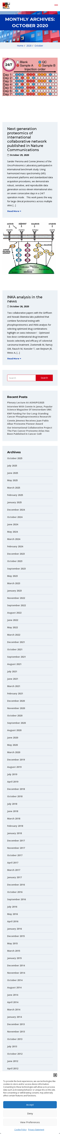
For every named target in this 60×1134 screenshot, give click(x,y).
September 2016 (16, 899)
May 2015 (12, 943)
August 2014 (14, 987)
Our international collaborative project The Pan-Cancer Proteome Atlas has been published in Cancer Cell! (29, 430)
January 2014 (14, 1016)
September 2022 (16, 605)
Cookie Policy (20, 1129)
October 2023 (14, 561)
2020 (29, 45)
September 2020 (16, 722)
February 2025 (15, 494)
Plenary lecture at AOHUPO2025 (25, 402)
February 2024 (15, 546)
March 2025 (13, 487)
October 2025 (14, 458)
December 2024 (16, 509)
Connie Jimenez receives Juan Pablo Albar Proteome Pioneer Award (28, 422)
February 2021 (15, 693)
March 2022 (13, 634)
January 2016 (14, 928)
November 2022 (16, 597)
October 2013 (14, 1039)
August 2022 (14, 612)
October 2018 (14, 796)
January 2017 (14, 877)
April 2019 (12, 781)
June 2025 (12, 472)
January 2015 (14, 958)
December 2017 (16, 840)
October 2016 (14, 891)
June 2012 (12, 1061)
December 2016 (16, 884)
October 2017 (14, 855)
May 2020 (12, 744)
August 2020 (14, 730)
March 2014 (13, 1009)
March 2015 (13, 950)
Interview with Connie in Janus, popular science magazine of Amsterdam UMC (29, 408)
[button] (55, 1075)
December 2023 (16, 553)
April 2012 (12, 1068)
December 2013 (16, 1024)
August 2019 (14, 766)
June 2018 (12, 811)
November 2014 (16, 972)
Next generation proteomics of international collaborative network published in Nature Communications (27, 139)
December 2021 (16, 642)
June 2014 (12, 994)
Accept (30, 1104)
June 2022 (12, 620)
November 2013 (16, 1031)
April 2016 (12, 921)
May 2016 (12, 914)
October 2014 (14, 980)
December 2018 (16, 788)
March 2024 (13, 539)
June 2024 (12, 524)
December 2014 (16, 965)
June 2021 (12, 678)
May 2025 (12, 480)
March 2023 (13, 583)
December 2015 (16, 936)
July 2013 (12, 1046)
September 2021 (16, 656)
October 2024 (14, 517)
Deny (30, 1113)
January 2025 (14, 502)
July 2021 (12, 671)
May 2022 (12, 627)
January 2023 (14, 590)
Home (20, 45)
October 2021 (14, 649)
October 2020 (14, 715)
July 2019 (12, 774)
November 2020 (16, 708)
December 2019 (16, 759)
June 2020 (12, 737)
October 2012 (14, 1053)
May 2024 (12, 531)
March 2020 (13, 752)
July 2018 (12, 803)
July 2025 (12, 465)
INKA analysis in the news (24, 299)
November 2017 (16, 847)
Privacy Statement (36, 1129)
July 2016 (12, 906)
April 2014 (12, 1002)
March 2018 (13, 818)
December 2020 (16, 700)
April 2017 (12, 862)
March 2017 (13, 869)
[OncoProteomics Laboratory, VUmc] (6, 5)
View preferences (30, 1122)
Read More (13, 211)
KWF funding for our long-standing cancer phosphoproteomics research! (29, 415)
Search (44, 377)
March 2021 (13, 686)
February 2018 (15, 825)
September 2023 (16, 568)
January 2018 (14, 833)
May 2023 (12, 575)
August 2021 (14, 664)
